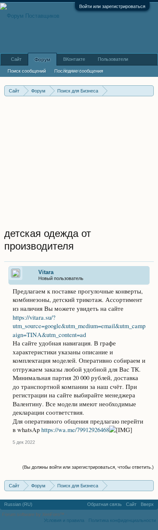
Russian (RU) (18, 504)
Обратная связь (104, 504)
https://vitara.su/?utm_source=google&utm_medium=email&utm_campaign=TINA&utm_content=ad (79, 326)
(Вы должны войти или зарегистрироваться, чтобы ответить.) (88, 467)
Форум (42, 59)
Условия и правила (64, 520)
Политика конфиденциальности (122, 520)
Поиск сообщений (27, 70)
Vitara (46, 272)
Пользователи (113, 59)
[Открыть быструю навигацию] (148, 90)
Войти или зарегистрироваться (112, 6)
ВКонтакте (74, 59)
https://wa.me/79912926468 (75, 430)
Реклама (72, 70)
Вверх (147, 504)
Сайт (16, 59)
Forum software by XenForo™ (34, 514)
